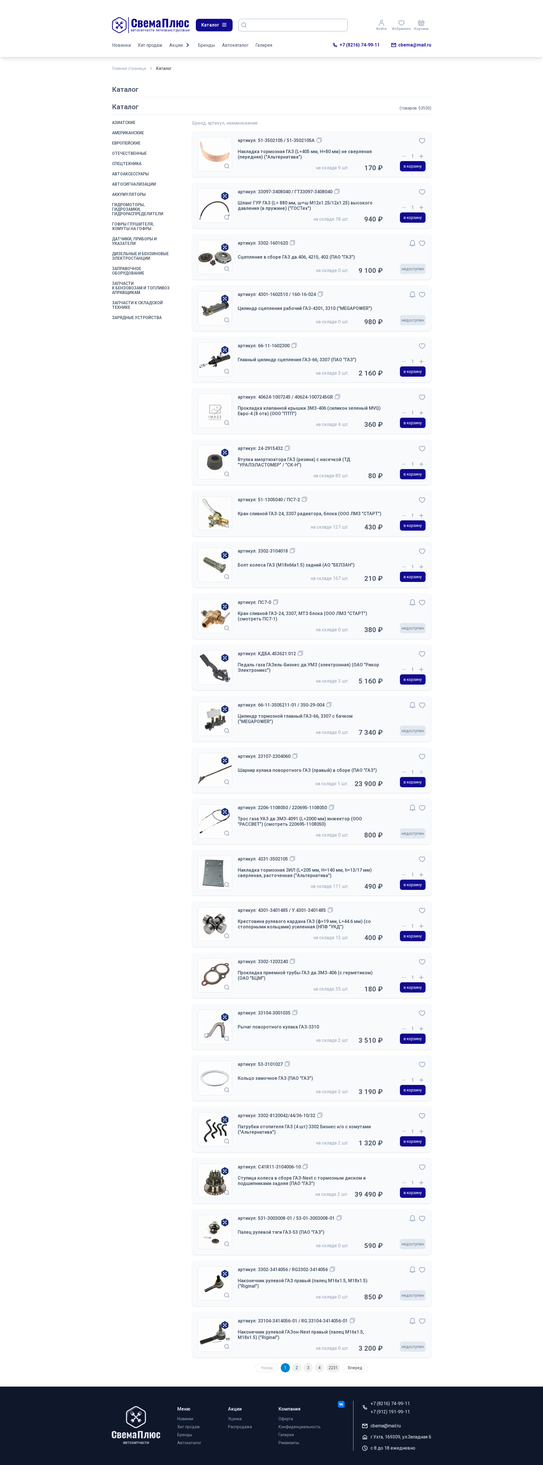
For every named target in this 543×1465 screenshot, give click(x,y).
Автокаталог (235, 45)
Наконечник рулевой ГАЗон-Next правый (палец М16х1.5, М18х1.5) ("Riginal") (301, 1334)
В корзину (413, 166)
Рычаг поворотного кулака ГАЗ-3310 (278, 1027)
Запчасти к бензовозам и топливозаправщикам (141, 288)
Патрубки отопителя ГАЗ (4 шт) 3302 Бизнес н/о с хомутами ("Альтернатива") (304, 1129)
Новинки (121, 45)
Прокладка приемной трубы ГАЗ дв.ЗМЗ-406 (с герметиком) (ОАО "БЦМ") (305, 975)
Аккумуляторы (129, 194)
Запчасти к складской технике (137, 305)
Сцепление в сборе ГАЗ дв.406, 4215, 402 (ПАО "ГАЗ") (296, 257)
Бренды (206, 45)
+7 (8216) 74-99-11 (359, 45)
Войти (381, 29)
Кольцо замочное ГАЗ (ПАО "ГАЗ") (275, 1078)
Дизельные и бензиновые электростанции (140, 256)
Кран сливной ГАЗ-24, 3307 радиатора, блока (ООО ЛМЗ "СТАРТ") (309, 513)
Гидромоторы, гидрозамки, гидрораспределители (137, 209)
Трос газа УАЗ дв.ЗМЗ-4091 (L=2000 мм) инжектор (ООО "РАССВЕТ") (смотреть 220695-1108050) (300, 821)
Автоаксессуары (130, 174)
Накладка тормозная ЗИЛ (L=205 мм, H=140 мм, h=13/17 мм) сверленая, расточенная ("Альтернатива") (305, 872)
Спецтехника (126, 163)
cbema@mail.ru (414, 45)
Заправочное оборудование (128, 270)
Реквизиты (288, 1442)
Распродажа (240, 1427)
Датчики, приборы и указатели (134, 241)
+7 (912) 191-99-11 (390, 1412)
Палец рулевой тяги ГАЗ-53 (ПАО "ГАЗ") (281, 1232)
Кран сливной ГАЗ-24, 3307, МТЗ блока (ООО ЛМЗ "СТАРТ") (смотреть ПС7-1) (302, 616)
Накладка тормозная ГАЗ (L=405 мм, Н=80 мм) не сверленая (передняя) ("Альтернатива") (305, 154)
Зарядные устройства (137, 317)
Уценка (235, 1419)
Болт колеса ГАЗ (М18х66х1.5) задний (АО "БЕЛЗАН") (296, 565)
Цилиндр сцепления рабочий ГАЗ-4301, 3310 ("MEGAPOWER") (305, 308)
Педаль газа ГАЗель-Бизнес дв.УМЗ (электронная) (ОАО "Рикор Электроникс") (308, 667)
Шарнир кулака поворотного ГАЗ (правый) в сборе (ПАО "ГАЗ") (307, 770)
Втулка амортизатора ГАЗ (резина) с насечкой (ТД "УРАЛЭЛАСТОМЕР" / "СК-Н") (294, 462)
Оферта (285, 1419)
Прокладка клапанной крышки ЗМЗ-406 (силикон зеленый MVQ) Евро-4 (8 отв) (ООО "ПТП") (309, 410)
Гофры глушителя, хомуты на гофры (133, 226)
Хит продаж (150, 45)
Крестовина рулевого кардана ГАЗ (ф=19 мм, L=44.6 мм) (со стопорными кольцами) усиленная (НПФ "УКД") (304, 924)
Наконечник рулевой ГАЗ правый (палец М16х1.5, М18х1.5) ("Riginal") (302, 1283)
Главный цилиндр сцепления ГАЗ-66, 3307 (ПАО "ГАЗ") (297, 359)
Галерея (263, 45)
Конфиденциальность (299, 1427)
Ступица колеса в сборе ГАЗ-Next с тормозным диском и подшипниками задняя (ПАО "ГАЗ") (302, 1180)
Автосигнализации (134, 184)
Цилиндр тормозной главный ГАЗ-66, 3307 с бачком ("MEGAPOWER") (295, 718)
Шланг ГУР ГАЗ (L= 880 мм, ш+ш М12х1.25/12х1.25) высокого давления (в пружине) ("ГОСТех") (305, 205)
